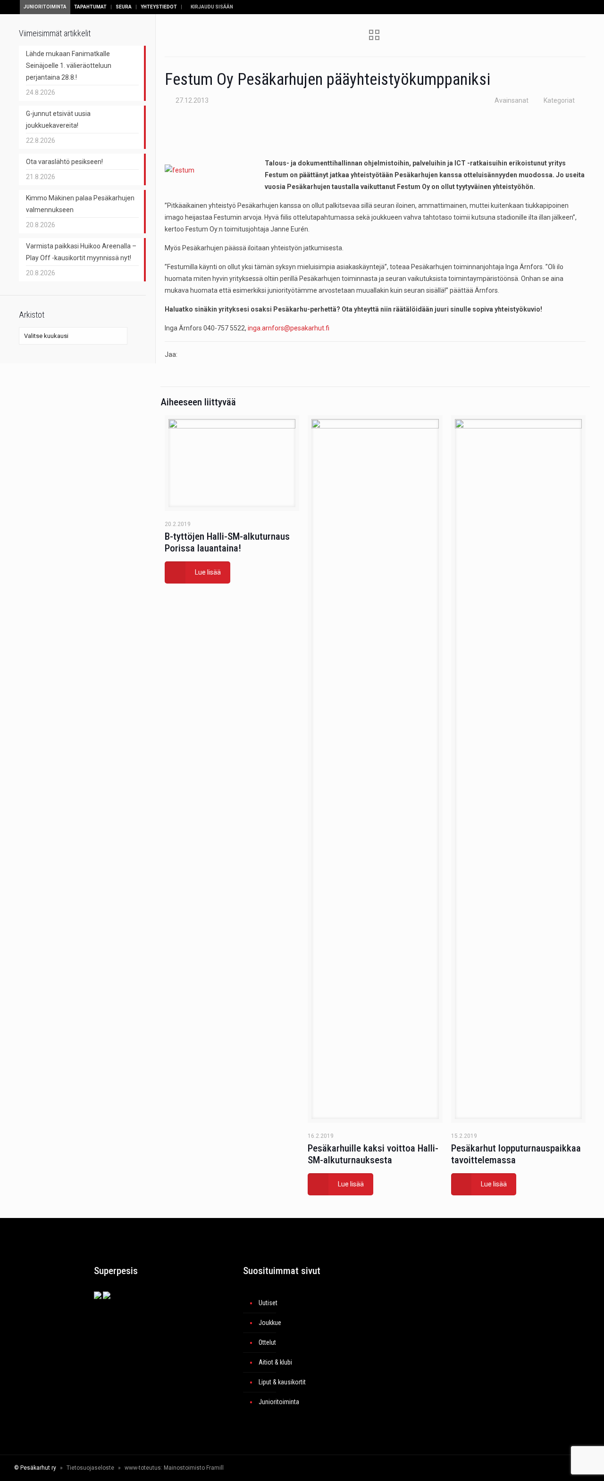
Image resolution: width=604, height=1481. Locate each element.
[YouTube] (517, 1468)
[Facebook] (492, 1468)
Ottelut (267, 1342)
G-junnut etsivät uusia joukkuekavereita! (58, 119)
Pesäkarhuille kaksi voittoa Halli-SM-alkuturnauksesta (373, 1154)
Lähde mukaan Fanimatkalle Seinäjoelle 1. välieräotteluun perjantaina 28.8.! (68, 65)
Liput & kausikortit (282, 1382)
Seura (124, 6)
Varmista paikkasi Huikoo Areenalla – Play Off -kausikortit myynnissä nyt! (81, 252)
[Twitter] (505, 1468)
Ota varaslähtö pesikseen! (64, 161)
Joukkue (270, 1322)
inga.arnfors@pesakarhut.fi (288, 328)
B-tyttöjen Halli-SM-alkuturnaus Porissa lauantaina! (227, 542)
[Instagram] (530, 1468)
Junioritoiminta (45, 6)
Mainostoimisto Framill (194, 1468)
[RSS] (550, 1468)
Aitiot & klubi (275, 1362)
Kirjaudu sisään (211, 6)
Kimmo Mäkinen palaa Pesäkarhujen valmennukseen (80, 204)
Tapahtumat (90, 6)
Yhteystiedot (159, 6)
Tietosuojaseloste (90, 1468)
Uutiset (268, 1303)
